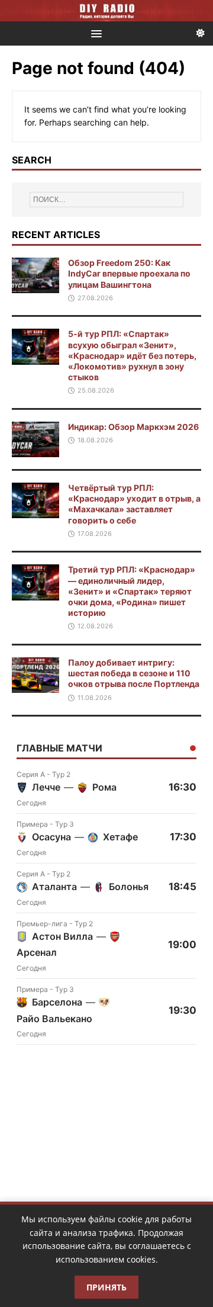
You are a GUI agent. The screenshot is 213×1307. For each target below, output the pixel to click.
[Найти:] (106, 199)
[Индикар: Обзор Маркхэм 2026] (35, 450)
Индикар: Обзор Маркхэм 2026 (133, 427)
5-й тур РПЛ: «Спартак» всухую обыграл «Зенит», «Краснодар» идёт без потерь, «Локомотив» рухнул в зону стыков (132, 355)
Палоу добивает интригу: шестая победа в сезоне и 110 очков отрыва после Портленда (133, 673)
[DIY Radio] (106, 10)
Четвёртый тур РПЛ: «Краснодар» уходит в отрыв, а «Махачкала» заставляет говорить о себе (134, 504)
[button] (94, 32)
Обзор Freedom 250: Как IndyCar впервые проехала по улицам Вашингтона (129, 273)
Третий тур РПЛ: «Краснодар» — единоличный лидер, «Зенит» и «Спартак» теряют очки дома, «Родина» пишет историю (131, 591)
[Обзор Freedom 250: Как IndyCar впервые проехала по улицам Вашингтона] (35, 286)
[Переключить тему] (200, 33)
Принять (106, 1287)
